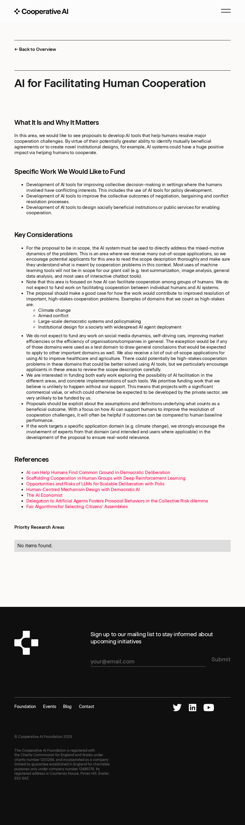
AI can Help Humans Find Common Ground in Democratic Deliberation (98, 472)
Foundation (25, 706)
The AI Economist (44, 495)
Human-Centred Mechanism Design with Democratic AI (83, 489)
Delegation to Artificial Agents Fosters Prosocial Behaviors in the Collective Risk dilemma (117, 501)
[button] (223, 12)
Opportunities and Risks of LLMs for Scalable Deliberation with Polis (95, 484)
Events (49, 706)
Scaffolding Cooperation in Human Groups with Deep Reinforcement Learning (106, 478)
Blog (67, 706)
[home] (41, 12)
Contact (86, 706)
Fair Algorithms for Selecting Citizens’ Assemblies (77, 506)
